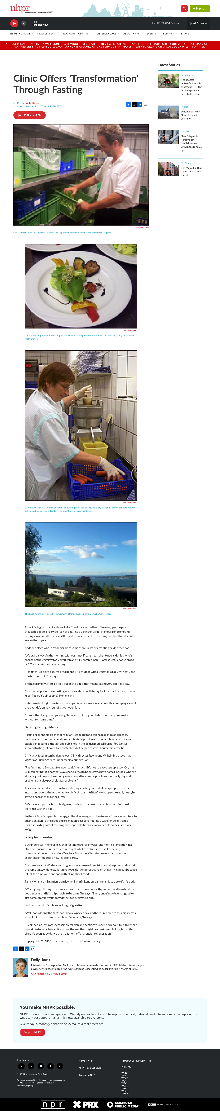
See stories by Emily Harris (49, 974)
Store (185, 33)
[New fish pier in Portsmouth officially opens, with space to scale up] (168, 137)
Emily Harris (32, 103)
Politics (184, 106)
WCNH (125, 1073)
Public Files (127, 1067)
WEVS (124, 1093)
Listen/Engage (106, 33)
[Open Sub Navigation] (33, 33)
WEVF (124, 1078)
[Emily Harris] (20, 967)
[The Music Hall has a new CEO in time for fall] (168, 169)
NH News (186, 131)
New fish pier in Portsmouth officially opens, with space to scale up (191, 143)
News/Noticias (20, 33)
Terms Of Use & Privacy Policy (136, 1060)
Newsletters (46, 33)
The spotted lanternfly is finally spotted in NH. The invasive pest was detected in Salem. (191, 86)
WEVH (124, 1080)
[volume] (24, 23)
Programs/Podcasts (76, 33)
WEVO (125, 1088)
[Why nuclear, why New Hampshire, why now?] (168, 112)
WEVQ (125, 1091)
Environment (187, 75)
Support (201, 8)
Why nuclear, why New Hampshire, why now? (190, 115)
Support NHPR (32, 1032)
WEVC (124, 1075)
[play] (14, 23)
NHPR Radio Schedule (90, 1068)
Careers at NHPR (87, 1075)
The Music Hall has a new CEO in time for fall (191, 171)
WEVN (124, 1086)
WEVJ (124, 1083)
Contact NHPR (86, 1060)
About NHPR (131, 33)
